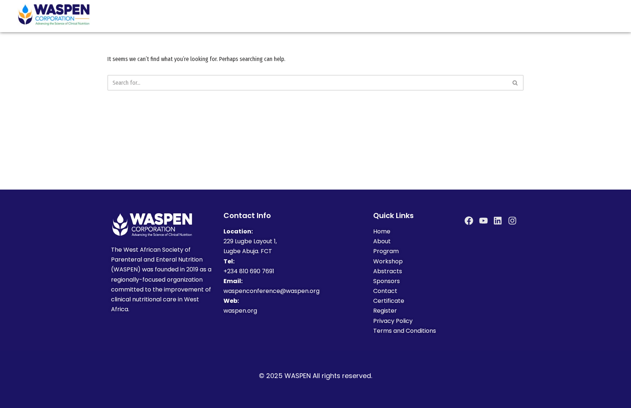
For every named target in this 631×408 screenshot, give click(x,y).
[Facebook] (469, 220)
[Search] (515, 83)
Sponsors (387, 281)
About (382, 241)
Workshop (388, 261)
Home (381, 231)
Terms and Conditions (405, 331)
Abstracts (387, 271)
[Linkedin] (497, 220)
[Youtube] (483, 220)
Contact (385, 291)
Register (385, 310)
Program (386, 251)
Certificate (388, 301)
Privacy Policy (393, 321)
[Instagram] (512, 220)
